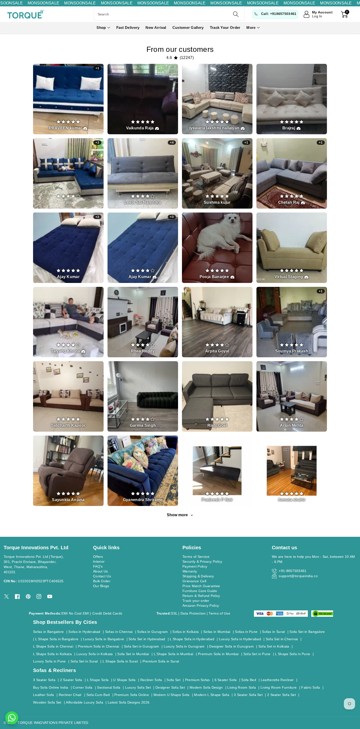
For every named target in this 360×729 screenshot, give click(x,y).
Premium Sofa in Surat (161, 661)
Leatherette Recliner (277, 680)
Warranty (189, 571)
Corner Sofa (82, 687)
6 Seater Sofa (226, 680)
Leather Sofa (43, 695)
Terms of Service (196, 557)
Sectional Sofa (108, 687)
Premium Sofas (197, 680)
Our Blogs (101, 586)
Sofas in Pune (246, 632)
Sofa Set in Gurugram (141, 646)
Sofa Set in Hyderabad (147, 639)
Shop (101, 27)
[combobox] (169, 14)
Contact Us (102, 576)
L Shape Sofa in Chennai (53, 646)
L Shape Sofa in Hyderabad (192, 639)
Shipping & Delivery (198, 576)
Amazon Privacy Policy (200, 605)
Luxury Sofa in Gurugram (184, 646)
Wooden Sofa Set (47, 702)
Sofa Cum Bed (98, 695)
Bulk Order (101, 581)
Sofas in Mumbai (216, 632)
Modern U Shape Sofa (172, 695)
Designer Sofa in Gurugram (231, 646)
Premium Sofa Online (131, 695)
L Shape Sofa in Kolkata (52, 654)
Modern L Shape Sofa (211, 695)
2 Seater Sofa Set (281, 695)
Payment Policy (194, 566)
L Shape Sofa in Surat (120, 661)
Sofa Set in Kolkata (273, 646)
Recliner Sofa (151, 680)
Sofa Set (173, 680)
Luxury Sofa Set (138, 687)
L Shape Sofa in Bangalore (57, 639)
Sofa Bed (248, 680)
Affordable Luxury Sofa (84, 702)
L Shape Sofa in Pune (292, 654)
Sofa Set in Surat (84, 661)
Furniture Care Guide (199, 591)
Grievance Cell (194, 581)
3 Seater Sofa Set (248, 695)
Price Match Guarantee (201, 586)
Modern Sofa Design (206, 687)
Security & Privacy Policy (202, 561)
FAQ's (98, 566)
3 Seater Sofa (44, 680)
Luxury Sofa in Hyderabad (240, 639)
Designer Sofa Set (170, 687)
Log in (317, 16)
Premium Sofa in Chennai (98, 646)
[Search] (235, 14)
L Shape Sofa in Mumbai (173, 654)
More (250, 27)
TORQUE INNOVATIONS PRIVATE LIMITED (52, 723)
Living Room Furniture (279, 687)
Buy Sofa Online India (50, 687)
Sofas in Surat (273, 632)
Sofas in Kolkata (185, 632)
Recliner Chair (70, 695)
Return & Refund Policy (201, 596)
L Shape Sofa (98, 680)
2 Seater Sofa (71, 680)
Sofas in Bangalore (48, 632)
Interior (99, 561)
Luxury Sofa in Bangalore (103, 639)
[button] (103, 28)
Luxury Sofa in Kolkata (94, 654)
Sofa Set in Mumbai (133, 654)
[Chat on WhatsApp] (12, 718)
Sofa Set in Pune (257, 654)
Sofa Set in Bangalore (307, 632)
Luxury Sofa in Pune (49, 661)
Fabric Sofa (310, 687)
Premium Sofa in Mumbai (218, 654)
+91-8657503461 (292, 571)
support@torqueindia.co (298, 576)
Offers (98, 557)
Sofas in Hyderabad (84, 632)
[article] (68, 99)
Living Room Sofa (241, 687)
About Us (100, 571)
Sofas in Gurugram (152, 632)
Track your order (195, 601)
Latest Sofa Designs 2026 (128, 702)
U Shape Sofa (124, 680)
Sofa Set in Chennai (282, 639)
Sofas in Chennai (119, 632)
